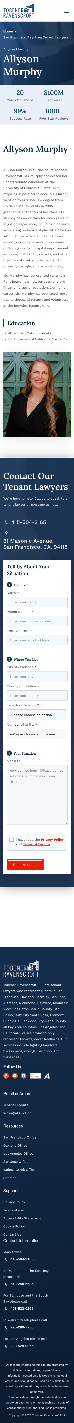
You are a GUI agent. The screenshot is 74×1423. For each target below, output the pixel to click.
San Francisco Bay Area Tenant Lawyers (35, 37)
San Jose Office (15, 1162)
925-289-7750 (22, 1327)
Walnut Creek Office (19, 1170)
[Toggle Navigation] (67, 11)
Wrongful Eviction (17, 1113)
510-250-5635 (22, 1284)
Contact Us (12, 1234)
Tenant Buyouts (15, 1105)
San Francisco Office (19, 1137)
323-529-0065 (22, 1346)
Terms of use (13, 1210)
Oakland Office (15, 1145)
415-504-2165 (28, 522)
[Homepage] (18, 10)
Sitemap (9, 1178)
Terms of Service (36, 844)
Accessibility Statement (22, 1218)
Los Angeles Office (18, 1153)
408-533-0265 (22, 1308)
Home (8, 31)
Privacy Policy (52, 840)
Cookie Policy (14, 1226)
